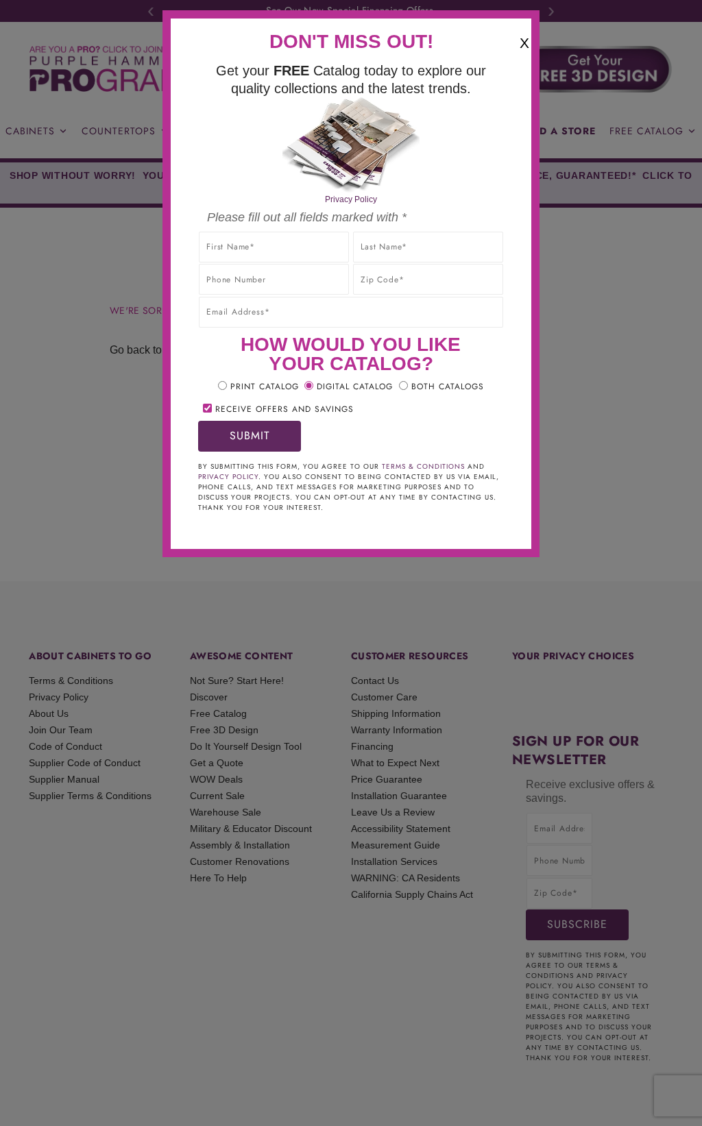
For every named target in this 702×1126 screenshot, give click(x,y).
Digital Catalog (355, 386)
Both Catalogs (447, 386)
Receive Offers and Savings (284, 409)
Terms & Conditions (423, 466)
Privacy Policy (351, 199)
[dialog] (351, 563)
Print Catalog (264, 386)
